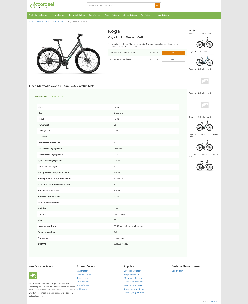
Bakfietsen (146, 15)
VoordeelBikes (213, 301)
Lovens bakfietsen (132, 271)
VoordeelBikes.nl (36, 21)
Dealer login (177, 271)
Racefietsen (95, 15)
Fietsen (49, 21)
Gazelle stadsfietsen (133, 281)
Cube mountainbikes (134, 289)
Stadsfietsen (58, 15)
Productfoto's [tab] (57, 96)
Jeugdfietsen (112, 15)
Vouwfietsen (162, 15)
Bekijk (173, 53)
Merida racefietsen (133, 278)
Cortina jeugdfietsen (134, 292)
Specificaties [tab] (41, 96)
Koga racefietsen (132, 274)
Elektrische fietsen (38, 15)
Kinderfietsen (130, 15)
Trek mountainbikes (133, 285)
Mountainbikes (77, 15)
